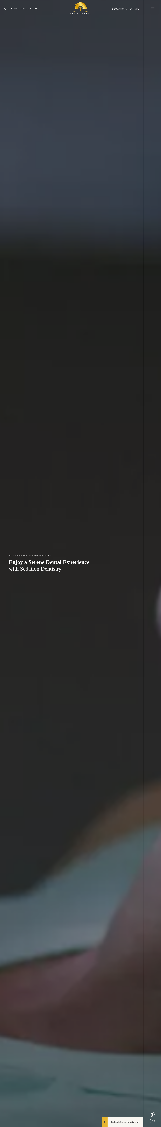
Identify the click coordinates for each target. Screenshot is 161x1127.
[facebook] (152, 1121)
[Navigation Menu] (152, 9)
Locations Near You (126, 9)
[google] (152, 1114)
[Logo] (81, 9)
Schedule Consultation (22, 9)
